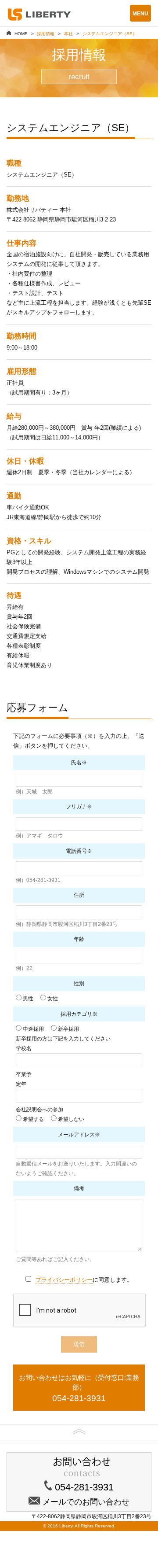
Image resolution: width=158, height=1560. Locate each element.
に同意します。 (84, 1279)
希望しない (70, 1119)
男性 (27, 999)
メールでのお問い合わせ (86, 1501)
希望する (33, 1119)
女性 (52, 999)
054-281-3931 (84, 1487)
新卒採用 (68, 1029)
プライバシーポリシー (64, 1279)
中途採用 (33, 1029)
